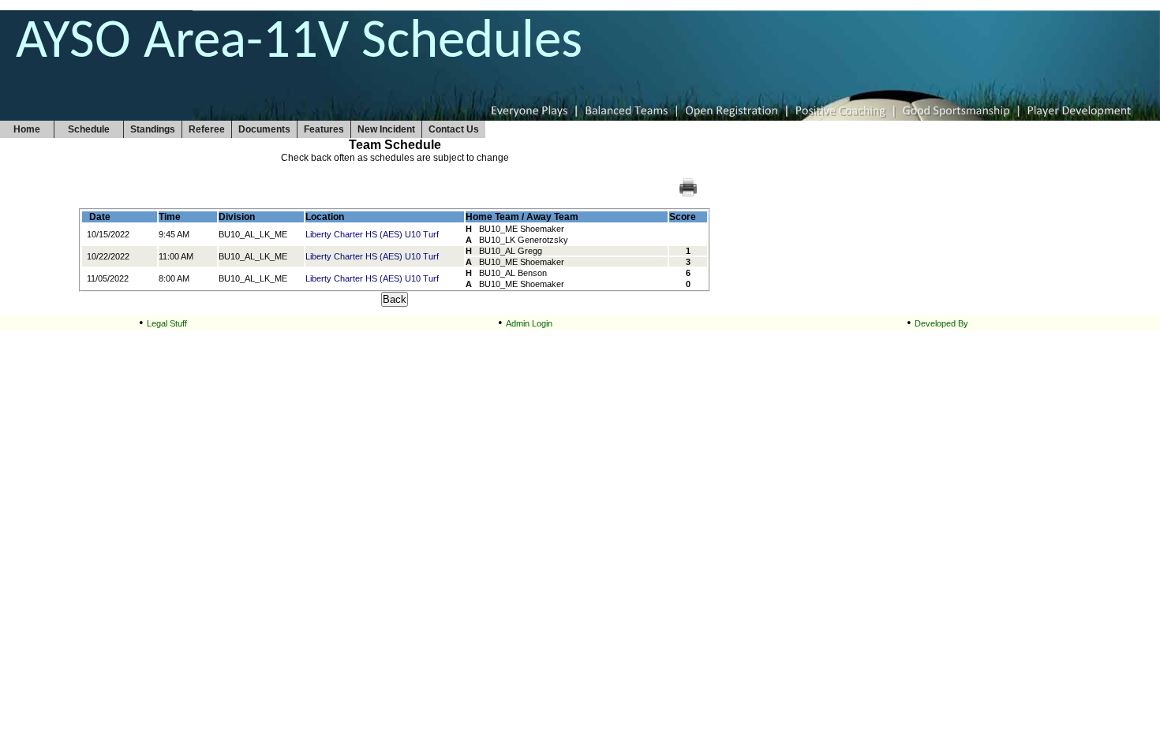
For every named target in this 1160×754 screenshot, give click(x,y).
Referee (207, 129)
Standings (152, 129)
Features (324, 129)
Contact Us (453, 129)
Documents (264, 129)
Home (26, 129)
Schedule (89, 129)
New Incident (386, 129)
